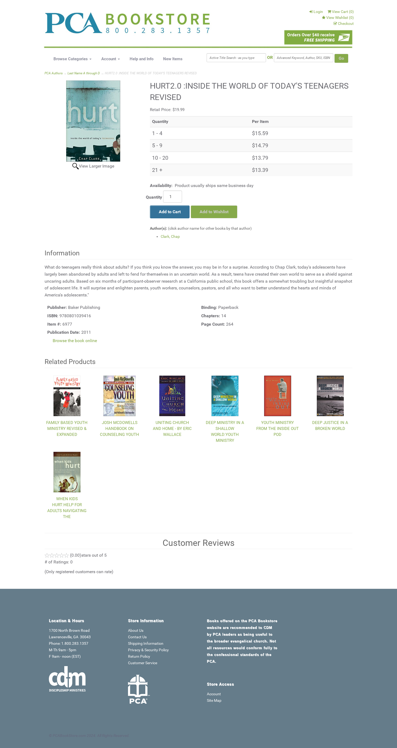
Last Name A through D (84, 73)
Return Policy (139, 656)
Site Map (214, 700)
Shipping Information (145, 643)
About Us (135, 630)
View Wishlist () (340, 17)
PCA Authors (54, 73)
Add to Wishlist (214, 211)
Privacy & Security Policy (148, 650)
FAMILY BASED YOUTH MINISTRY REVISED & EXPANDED (67, 428)
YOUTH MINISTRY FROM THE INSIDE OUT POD (277, 428)
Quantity (154, 197)
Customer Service (142, 663)
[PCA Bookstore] (72, 24)
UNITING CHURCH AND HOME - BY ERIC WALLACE (172, 428)
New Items (173, 58)
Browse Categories (71, 58)
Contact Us (137, 637)
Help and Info (141, 58)
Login (318, 11)
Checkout (346, 23)
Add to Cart (170, 211)
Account (109, 58)
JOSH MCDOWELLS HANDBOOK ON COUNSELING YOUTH (119, 428)
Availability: (161, 185)
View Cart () (343, 11)
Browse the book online (75, 340)
